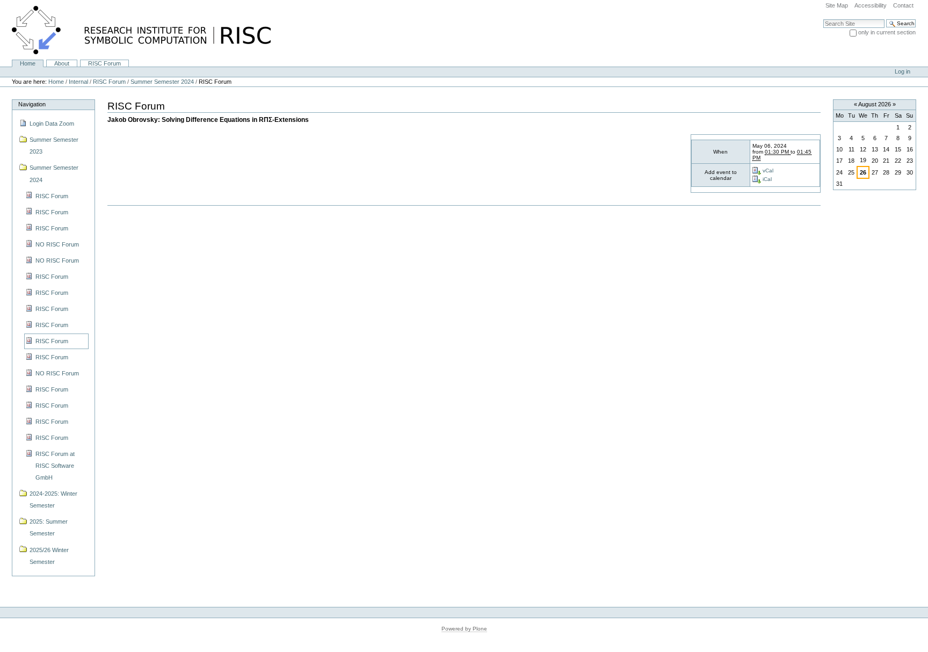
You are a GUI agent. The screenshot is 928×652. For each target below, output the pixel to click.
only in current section (887, 32)
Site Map (836, 5)
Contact (903, 5)
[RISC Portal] (135, 29)
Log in (902, 71)
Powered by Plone (464, 629)
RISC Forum (104, 63)
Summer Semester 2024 (162, 81)
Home (27, 63)
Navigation (32, 104)
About (61, 63)
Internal (78, 81)
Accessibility (870, 5)
